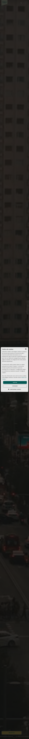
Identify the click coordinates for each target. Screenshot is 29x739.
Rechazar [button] (15, 386)
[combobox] (26, 349)
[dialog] (14, 369)
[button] (14, 389)
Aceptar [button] (15, 382)
